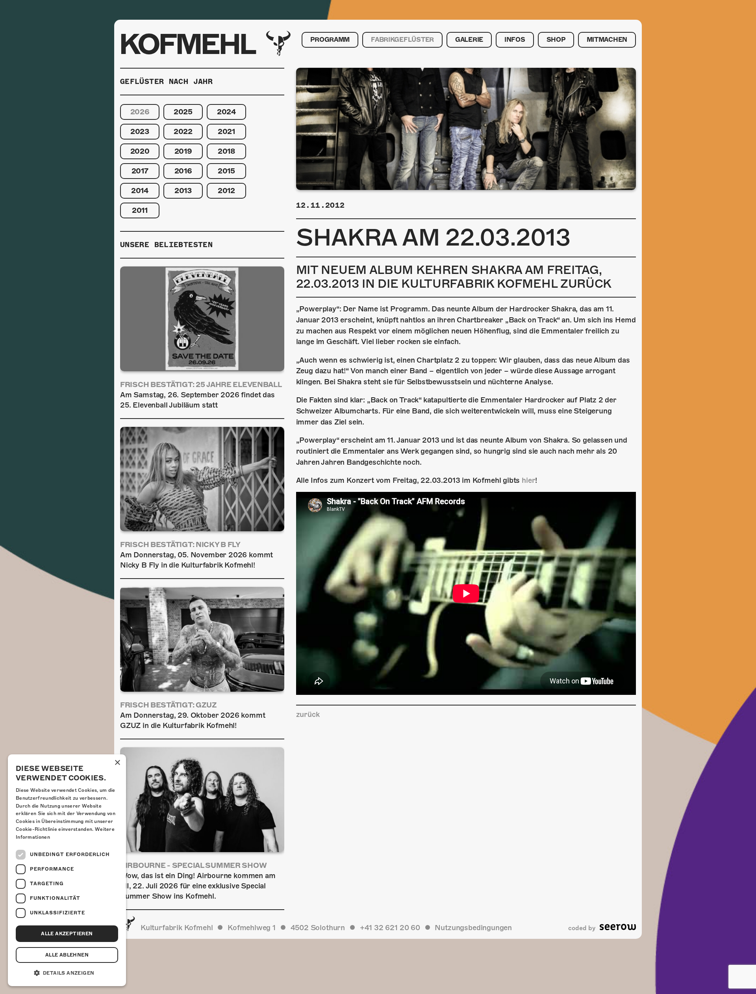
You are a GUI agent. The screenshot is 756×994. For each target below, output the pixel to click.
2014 (139, 190)
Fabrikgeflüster (402, 40)
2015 (226, 170)
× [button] (117, 763)
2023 (139, 131)
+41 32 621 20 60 (390, 927)
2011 (140, 210)
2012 (226, 190)
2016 (183, 170)
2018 (226, 151)
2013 (183, 190)
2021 (226, 131)
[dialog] (67, 870)
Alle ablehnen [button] (67, 955)
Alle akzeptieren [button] (67, 933)
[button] (67, 973)
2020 (140, 151)
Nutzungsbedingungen (473, 927)
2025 (183, 111)
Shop (556, 40)
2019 (183, 151)
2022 (183, 131)
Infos (514, 40)
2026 (140, 111)
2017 (140, 170)
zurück (308, 714)
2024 (226, 111)
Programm (330, 40)
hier (528, 480)
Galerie (469, 40)
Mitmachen (607, 40)
